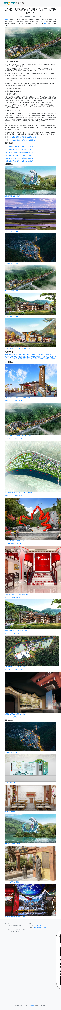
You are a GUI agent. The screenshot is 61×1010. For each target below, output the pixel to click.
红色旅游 (22, 354)
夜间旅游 (35, 358)
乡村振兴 (43, 354)
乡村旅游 (27, 356)
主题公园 (48, 356)
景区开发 (17, 354)
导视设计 (45, 358)
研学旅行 (17, 356)
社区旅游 (12, 356)
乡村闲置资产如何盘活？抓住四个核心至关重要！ (19, 149)
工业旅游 (12, 358)
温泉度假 (50, 358)
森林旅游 (32, 354)
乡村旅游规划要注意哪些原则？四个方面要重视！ (23, 140)
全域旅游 (48, 354)
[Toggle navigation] (55, 3)
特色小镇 (53, 356)
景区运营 (53, 354)
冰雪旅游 (32, 356)
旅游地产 (17, 358)
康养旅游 (27, 354)
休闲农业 (7, 358)
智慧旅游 (7, 356)
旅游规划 (7, 354)
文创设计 (38, 354)
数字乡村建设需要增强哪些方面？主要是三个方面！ (23, 137)
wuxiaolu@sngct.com (40, 927)
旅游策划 (22, 356)
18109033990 (37, 925)
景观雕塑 (38, 356)
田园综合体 (30, 358)
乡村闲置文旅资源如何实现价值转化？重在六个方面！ (20, 146)
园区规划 (40, 358)
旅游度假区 (23, 358)
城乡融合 (7, 20)
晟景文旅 (31, 1005)
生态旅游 (43, 356)
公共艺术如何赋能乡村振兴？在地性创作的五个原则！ (20, 158)
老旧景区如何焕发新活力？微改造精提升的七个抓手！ (20, 161)
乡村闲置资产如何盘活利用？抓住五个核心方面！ (19, 155)
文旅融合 (12, 354)
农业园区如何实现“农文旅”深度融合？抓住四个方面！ (20, 152)
